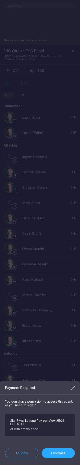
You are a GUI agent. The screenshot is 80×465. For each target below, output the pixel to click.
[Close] (73, 388)
